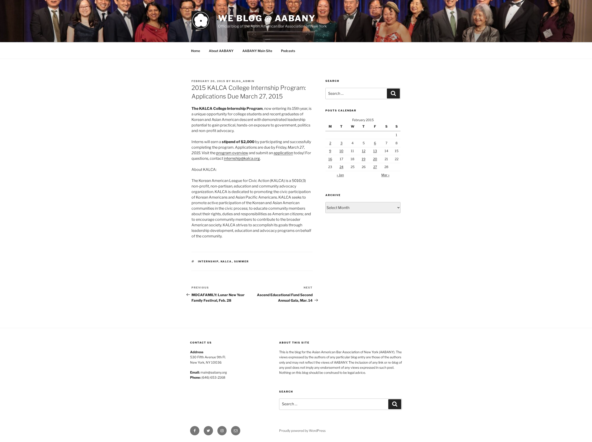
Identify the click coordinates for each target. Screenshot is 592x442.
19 (363, 159)
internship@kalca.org (242, 158)
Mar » (385, 175)
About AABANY (221, 51)
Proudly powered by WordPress (302, 431)
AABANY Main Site (257, 51)
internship (208, 261)
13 (375, 151)
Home (195, 51)
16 (330, 159)
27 (375, 167)
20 (375, 159)
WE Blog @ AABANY (267, 18)
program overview (232, 153)
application (283, 153)
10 (341, 151)
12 (363, 151)
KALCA (226, 261)
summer (241, 261)
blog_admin (243, 81)
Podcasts (288, 51)
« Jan (340, 175)
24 (341, 167)
